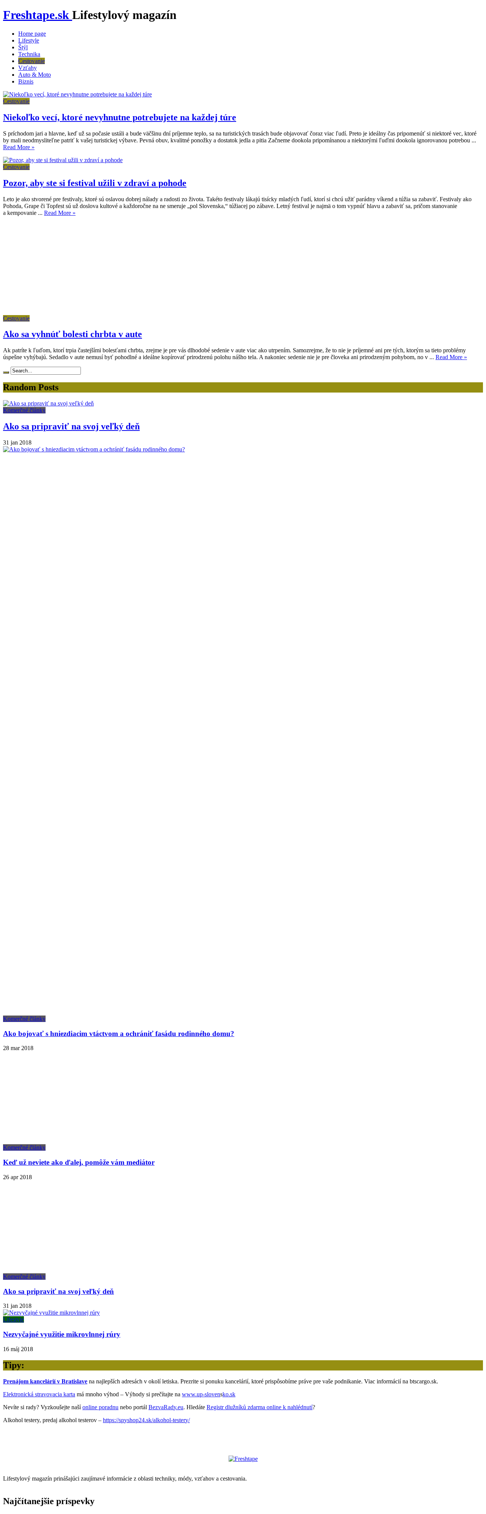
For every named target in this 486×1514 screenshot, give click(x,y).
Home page (32, 33)
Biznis (25, 81)
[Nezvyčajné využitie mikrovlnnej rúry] (51, 1312)
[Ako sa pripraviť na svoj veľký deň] (48, 403)
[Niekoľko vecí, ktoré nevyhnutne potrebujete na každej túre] (77, 94)
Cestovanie (31, 61)
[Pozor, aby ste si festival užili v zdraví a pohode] (63, 160)
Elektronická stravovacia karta (39, 1394)
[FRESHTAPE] (243, 1459)
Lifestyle (28, 40)
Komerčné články (24, 410)
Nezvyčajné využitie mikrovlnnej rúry (61, 1334)
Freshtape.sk (37, 15)
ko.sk (228, 1394)
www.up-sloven (201, 1394)
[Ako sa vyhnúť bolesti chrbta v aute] (71, 311)
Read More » (19, 147)
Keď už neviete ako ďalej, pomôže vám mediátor (79, 1162)
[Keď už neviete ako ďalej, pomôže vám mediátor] (71, 1140)
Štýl (23, 47)
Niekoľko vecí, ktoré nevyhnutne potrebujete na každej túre (119, 117)
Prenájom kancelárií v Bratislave (45, 1381)
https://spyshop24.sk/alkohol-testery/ (146, 1420)
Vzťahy (27, 68)
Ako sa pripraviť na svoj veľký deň (71, 426)
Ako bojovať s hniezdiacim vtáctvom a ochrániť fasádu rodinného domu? (118, 1034)
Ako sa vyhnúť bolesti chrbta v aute (72, 334)
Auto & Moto (34, 74)
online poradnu (100, 1407)
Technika (29, 54)
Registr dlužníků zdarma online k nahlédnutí (259, 1407)
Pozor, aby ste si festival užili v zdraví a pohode (94, 183)
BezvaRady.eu (165, 1407)
